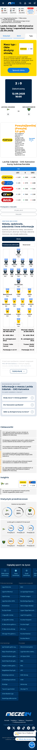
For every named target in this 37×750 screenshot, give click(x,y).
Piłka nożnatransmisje (5, 574)
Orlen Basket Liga (7, 693)
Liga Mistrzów (6, 587)
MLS (21, 587)
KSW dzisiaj (24, 675)
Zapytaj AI (31, 744)
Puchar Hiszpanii (25, 619)
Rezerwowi (26, 245)
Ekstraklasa (5, 605)
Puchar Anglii (24, 624)
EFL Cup (23, 629)
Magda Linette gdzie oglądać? (10, 665)
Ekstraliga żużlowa (8, 675)
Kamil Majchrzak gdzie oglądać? (10, 661)
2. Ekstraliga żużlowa (8, 679)
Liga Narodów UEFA (8, 601)
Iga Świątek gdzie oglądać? (10, 647)
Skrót (19, 36)
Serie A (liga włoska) (26, 605)
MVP (18, 249)
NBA (21, 661)
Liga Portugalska (25, 615)
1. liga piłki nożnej (7, 615)
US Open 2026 (25, 656)
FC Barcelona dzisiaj (8, 629)
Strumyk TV (24, 689)
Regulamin (29, 720)
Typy (31, 36)
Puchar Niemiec (25, 633)
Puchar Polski (6, 610)
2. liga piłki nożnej (8, 619)
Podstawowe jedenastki (11, 245)
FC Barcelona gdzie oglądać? (10, 624)
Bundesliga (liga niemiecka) (28, 601)
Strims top (23, 684)
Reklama (21, 720)
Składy (18, 239)
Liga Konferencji (7, 591)
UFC (21, 670)
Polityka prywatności (19, 722)
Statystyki (6, 36)
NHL (21, 665)
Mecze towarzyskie (26, 647)
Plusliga (4, 684)
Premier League (25, 596)
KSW (21, 679)
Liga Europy (6, 596)
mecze (11, 3)
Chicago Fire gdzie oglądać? (10, 633)
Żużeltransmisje (26, 574)
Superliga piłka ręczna (9, 698)
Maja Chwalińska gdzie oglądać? (10, 651)
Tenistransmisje (16, 574)
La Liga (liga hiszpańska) (28, 591)
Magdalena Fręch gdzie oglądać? (10, 670)
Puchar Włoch (25, 638)
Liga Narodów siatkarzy (28, 651)
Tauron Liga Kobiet (8, 689)
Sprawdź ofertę (18, 70)
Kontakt (6, 720)
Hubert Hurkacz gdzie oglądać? (10, 656)
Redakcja (14, 720)
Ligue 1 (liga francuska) (27, 610)
